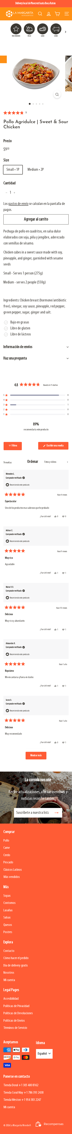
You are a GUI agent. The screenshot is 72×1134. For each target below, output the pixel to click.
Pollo (6, 841)
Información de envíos (17, 347)
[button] (14, 113)
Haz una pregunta (15, 358)
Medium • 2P (36, 170)
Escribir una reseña (57, 447)
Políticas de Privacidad (16, 1006)
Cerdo (6, 855)
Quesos (7, 925)
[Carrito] (57, 14)
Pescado (8, 862)
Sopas (7, 896)
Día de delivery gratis (15, 965)
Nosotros (8, 973)
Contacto (8, 951)
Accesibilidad (11, 999)
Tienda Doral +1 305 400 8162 (20, 1085)
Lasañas (8, 910)
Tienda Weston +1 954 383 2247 (22, 1100)
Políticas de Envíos (14, 1021)
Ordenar (33, 462)
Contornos (9, 903)
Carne (6, 848)
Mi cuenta (9, 980)
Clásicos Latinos (12, 870)
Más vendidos (11, 877)
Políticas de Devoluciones (18, 1013)
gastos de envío (18, 204)
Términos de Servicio (15, 1028)
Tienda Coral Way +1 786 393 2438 (23, 1093)
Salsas (7, 918)
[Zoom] (57, 94)
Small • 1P (12, 170)
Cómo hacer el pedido (16, 958)
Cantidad (9, 183)
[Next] (65, 32)
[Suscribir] (56, 813)
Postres (7, 932)
